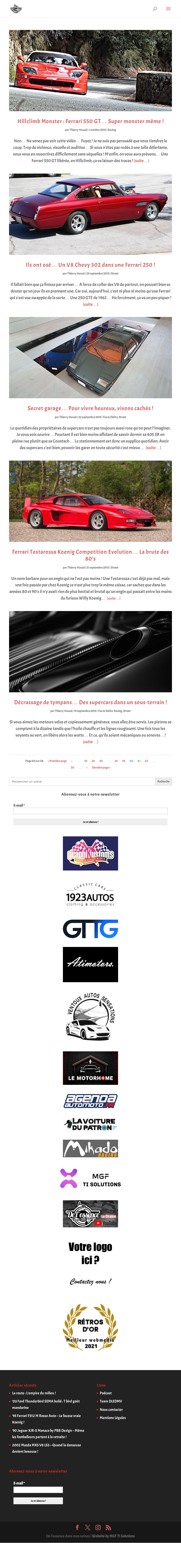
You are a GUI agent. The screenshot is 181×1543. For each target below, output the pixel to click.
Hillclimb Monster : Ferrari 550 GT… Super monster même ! (90, 121)
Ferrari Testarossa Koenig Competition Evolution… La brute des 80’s (90, 555)
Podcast (106, 1393)
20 (93, 761)
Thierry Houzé (78, 130)
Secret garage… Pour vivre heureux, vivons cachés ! (90, 408)
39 (123, 761)
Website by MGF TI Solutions (113, 1536)
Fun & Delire (110, 417)
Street (115, 273)
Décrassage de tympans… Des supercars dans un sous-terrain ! (90, 702)
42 (146, 761)
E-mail (19, 805)
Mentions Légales (113, 1417)
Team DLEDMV (111, 1401)
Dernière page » (101, 767)
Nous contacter (111, 1409)
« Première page (57, 761)
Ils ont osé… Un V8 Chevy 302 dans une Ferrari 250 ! (90, 265)
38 (116, 761)
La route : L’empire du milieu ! (34, 1393)
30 (101, 761)
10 (85, 761)
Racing (112, 130)
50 (72, 767)
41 (139, 761)
